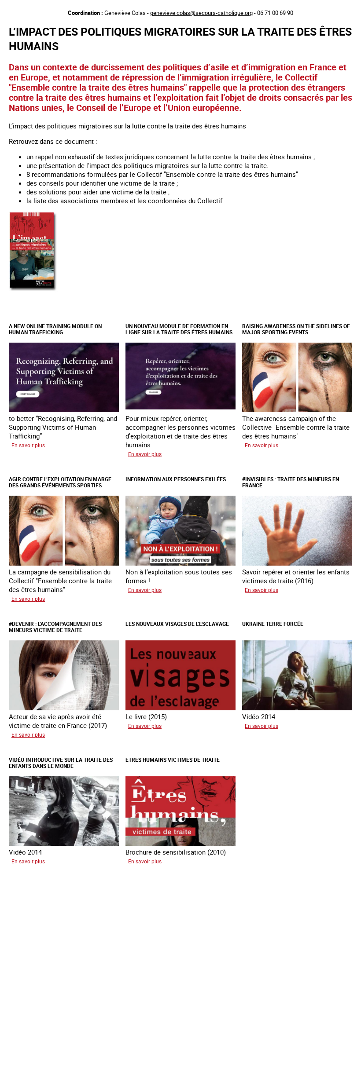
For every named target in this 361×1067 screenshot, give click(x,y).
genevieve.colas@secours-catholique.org (201, 13)
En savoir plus (28, 445)
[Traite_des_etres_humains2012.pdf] (34, 290)
